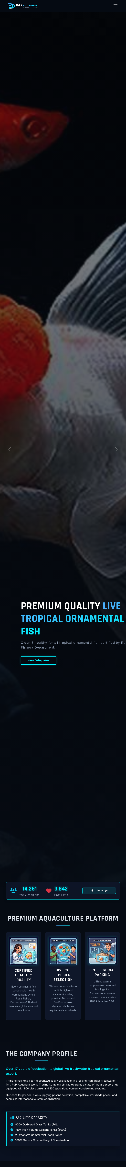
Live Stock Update (40, 660)
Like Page (101, 890)
